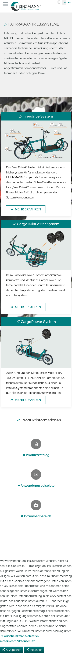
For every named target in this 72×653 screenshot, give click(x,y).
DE (64, 2)
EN (69, 2)
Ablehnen (36, 649)
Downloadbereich (37, 516)
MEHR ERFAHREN (28, 209)
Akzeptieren (13, 649)
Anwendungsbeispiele (38, 485)
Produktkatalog (37, 455)
